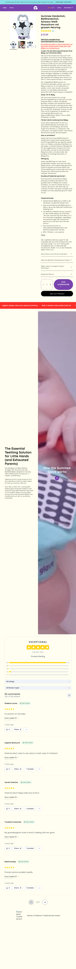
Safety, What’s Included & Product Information (52, 267)
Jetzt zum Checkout (57, 294)
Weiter (32, 27)
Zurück (13, 27)
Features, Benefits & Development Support (55, 260)
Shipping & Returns (47, 274)
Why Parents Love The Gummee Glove (54, 254)
